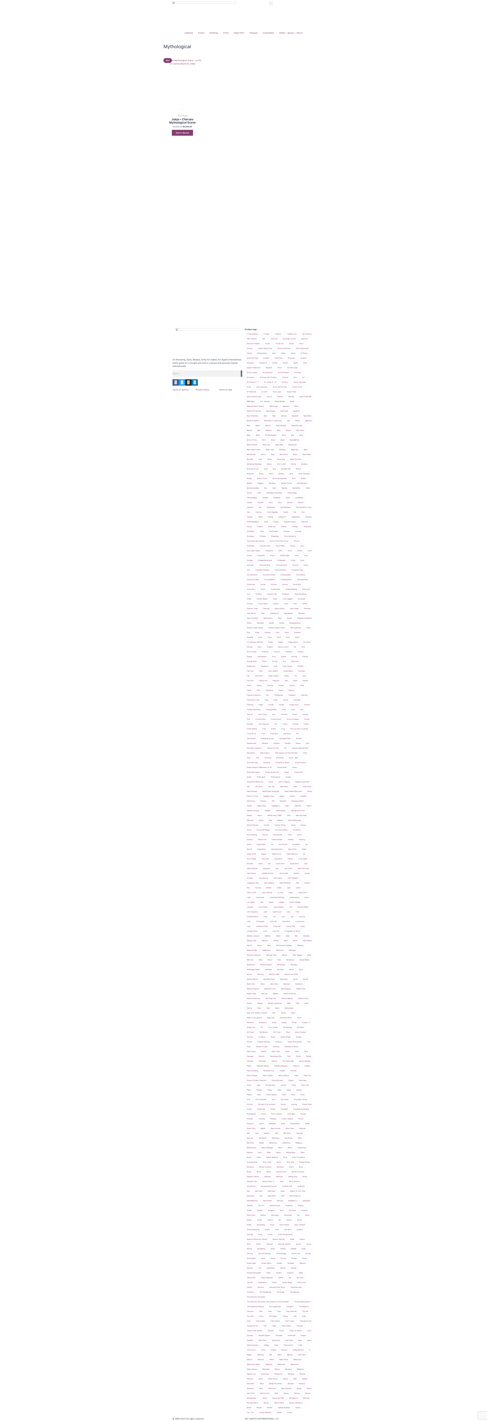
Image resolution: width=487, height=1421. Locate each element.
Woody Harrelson (295, 1403)
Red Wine (250, 1143)
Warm (279, 1355)
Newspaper (289, 1008)
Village (266, 1345)
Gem (307, 743)
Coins (297, 555)
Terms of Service (180, 389)
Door (278, 632)
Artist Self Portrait (280, 387)
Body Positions (296, 459)
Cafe (259, 493)
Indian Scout (276, 854)
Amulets (266, 358)
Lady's (298, 888)
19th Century (252, 339)
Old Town (277, 1032)
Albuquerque (262, 353)
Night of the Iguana (254, 1018)
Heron (259, 815)
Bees (279, 430)
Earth (260, 647)
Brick (291, 474)
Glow (305, 753)
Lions (283, 917)
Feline (295, 681)
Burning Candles (253, 488)
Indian (304, 849)
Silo (298, 1215)
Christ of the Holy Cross (279, 541)
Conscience (300, 575)
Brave (271, 474)
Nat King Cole (271, 998)
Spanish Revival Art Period (257, 1239)
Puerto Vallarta (287, 1119)
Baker (292, 401)
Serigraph (306, 1201)
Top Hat (305, 1311)
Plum (259, 1095)
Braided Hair (286, 469)
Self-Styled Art (295, 1196)
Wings (299, 1388)
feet (286, 681)
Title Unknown (291, 1311)
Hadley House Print (302, 782)
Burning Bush (302, 483)
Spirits (258, 1244)
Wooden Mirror (252, 1403)
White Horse (272, 1379)
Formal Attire (261, 719)
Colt (248, 570)
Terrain (249, 1287)
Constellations (269, 580)
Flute (293, 709)
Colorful (295, 565)
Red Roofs (263, 1138)
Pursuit (300, 1119)
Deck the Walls (252, 618)
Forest (294, 714)
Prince (263, 1114)
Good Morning (252, 763)
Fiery (258, 690)
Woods (266, 1403)
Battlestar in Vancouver (273, 421)
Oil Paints (300, 1027)
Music (262, 984)
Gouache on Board (282, 763)
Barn (274, 416)
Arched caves (292, 368)
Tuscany (250, 1335)
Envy (274, 656)
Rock (285, 1157)
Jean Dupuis (251, 873)
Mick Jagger (297, 955)
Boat (260, 459)
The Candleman (265, 1292)
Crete (275, 599)
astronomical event (254, 397)
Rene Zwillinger (267, 1148)
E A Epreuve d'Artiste (255, 642)
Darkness (307, 608)
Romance (250, 1167)
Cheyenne (307, 527)
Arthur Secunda (300, 382)
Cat (294, 512)
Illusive (249, 849)
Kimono (307, 883)
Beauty (249, 430)
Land (248, 897)
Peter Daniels (268, 1075)
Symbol (279, 1273)
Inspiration (278, 859)
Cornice (274, 584)
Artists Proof (297, 387)
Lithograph (260, 921)
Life (290, 907)
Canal (288, 498)
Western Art (251, 1374)
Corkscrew (251, 584)
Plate (279, 1090)
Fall (248, 676)
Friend (273, 729)
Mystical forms (270, 989)
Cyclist (304, 604)
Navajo (260, 1003)
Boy (274, 469)
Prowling (261, 1119)
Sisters (259, 1220)
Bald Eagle (273, 406)
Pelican (307, 1066)
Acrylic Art (280, 344)
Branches (250, 474)
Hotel (290, 835)
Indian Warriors (292, 854)
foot (274, 714)
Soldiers (300, 1230)
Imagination (261, 849)
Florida (271, 705)
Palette (263, 1051)
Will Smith (250, 1384)
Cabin (308, 488)
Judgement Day (253, 883)
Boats (269, 459)
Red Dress (287, 1133)
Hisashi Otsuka (252, 825)
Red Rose (275, 1138)
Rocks (279, 1162)
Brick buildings (304, 474)
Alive (274, 353)
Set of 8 (261, 1205)
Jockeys (250, 878)
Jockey (307, 873)
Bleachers (295, 450)
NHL (274, 1013)
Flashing (250, 705)
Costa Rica (297, 584)
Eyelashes (264, 666)
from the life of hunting (299, 729)
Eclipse (270, 647)
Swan (269, 1273)
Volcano (284, 1350)
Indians (263, 854)
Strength (291, 1263)
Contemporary (302, 580)
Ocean (294, 1022)
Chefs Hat (272, 527)
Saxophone (251, 1186)
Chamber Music (290, 522)
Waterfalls (281, 1364)
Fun (297, 734)
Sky (279, 1220)
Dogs (257, 632)
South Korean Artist (285, 1234)
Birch (284, 435)
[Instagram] (188, 382)
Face (261, 671)
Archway (297, 372)
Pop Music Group (300, 1099)
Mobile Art (251, 965)
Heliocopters (281, 811)
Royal (259, 1172)
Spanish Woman (278, 1239)
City (302, 546)
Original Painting (263, 1042)
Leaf (261, 902)
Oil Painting (287, 1027)
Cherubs (295, 527)
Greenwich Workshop (255, 782)
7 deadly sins (292, 334)
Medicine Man (252, 950)
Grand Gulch (282, 767)
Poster (283, 1104)
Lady (289, 888)
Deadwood (274, 613)
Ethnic (264, 661)
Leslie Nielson (278, 907)
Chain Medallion (253, 522)
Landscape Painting (276, 897)
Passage (250, 1056)
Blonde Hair (251, 454)
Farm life (250, 681)
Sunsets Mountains (254, 1273)
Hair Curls (259, 786)
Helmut (249, 815)
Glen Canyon (265, 753)
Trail (295, 1316)
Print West (291, 1114)
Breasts (281, 474)
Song (260, 1234)
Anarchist (291, 358)
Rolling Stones (304, 1162)
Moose (249, 974)
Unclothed (291, 1335)
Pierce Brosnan (277, 1080)
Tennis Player (287, 1282)
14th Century (307, 334)
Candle (249, 502)
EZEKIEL (301, 666)
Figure (280, 690)
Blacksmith (293, 445)
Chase (249, 527)
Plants (269, 1090)
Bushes (284, 488)
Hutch (249, 844)
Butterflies (296, 488)
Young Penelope (265, 1412)
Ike (307, 844)
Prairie (249, 1109)
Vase (300, 1340)
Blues (295, 454)
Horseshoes (277, 835)
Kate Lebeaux (269, 883)
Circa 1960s (280, 546)
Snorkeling (261, 1225)
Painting (276, 1047)
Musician (286, 984)
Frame (284, 724)
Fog (301, 709)
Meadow (300, 945)
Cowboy (259, 594)
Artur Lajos (277, 392)
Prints (226, 33)
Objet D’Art (239, 33)
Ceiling (270, 517)
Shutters (304, 1210)
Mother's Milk (274, 974)
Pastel (298, 1056)
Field (302, 685)
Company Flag (297, 570)
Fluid (284, 709)
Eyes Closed (287, 666)
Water (271, 1360)
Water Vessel (252, 1369)
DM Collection (295, 628)
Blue (272, 454)
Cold (306, 555)
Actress (250, 348)
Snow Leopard (299, 1225)
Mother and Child (291, 974)
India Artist (292, 849)
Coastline (261, 555)
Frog (283, 729)
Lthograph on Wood (292, 931)
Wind (262, 1384)
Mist (279, 960)
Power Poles (307, 1104)
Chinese (263, 536)
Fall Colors (259, 676)
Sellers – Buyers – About (290, 33)
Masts (259, 945)
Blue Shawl (306, 454)
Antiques (253, 33)
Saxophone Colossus (269, 1186)
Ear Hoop (306, 642)
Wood (265, 1398)
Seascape (250, 1196)
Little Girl (273, 921)
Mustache (299, 984)
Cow (248, 594)
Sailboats (279, 1177)
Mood (291, 969)
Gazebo (277, 743)
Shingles (271, 1210)
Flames (285, 700)
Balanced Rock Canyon (255, 406)
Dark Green (294, 608)
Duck (279, 637)
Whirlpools (278, 1374)
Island (260, 864)
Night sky (271, 1018)
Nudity (284, 1022)
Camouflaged (252, 498)
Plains (249, 1090)
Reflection (273, 1143)
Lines (265, 917)
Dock (308, 628)
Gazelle (287, 743)
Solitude (250, 1234)
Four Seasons (264, 724)
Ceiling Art (282, 517)
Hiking (261, 820)
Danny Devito (280, 608)
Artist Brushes (261, 387)
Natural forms (303, 998)
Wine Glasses (286, 1388)
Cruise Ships (263, 604)
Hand (295, 786)
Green (249, 777)
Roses (249, 1172)
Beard (258, 425)
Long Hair (277, 926)
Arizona (285, 377)
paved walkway (305, 1061)
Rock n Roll (267, 1162)
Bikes (258, 435)
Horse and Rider (281, 830)
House (299, 835)
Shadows (289, 1205)
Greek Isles (298, 772)
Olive (288, 1032)
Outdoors (278, 1042)
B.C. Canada (265, 401)
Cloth (310, 551)
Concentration (252, 575)
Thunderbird (303, 1307)
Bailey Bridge (280, 401)
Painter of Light (262, 1047)
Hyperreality (261, 844)
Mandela (306, 936)
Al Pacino (304, 353)
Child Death (273, 531)
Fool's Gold (262, 714)
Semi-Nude (267, 1201)
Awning (291, 397)
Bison (273, 440)
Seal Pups (271, 1191)
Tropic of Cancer (295, 1331)
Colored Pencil (281, 565)
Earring (249, 647)
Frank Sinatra (252, 729)
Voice (263, 1350)
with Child (251, 1393)
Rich (260, 1152)
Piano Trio (307, 1075)
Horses (265, 835)
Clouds (249, 555)
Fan (295, 676)
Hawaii (249, 806)
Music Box (274, 984)
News (277, 1008)
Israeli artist (294, 864)
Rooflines (280, 1167)
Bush (274, 488)
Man (296, 936)
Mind (260, 960)
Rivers (249, 1157)
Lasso (306, 897)
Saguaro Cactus (253, 1177)
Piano (296, 1075)
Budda (303, 478)
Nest (259, 1008)
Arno (295, 377)
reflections (286, 1143)
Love (265, 931)
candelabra (299, 498)
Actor (301, 344)
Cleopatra (269, 551)
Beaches (308, 421)
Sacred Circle (281, 1172)
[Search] (241, 373)
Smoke (299, 1220)
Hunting (302, 839)
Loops (302, 926)
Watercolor (297, 1360)
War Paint (302, 1355)
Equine (283, 656)
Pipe (258, 1085)
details (271, 623)
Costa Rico (251, 589)
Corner (263, 584)
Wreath (270, 1408)
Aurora (269, 397)
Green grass (275, 777)
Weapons (300, 1369)
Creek (249, 599)
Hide (288, 815)
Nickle (283, 1013)
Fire (267, 695)
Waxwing (288, 1369)
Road (259, 1157)
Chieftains (251, 531)
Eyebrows (295, 661)
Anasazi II (250, 363)
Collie (293, 560)
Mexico (284, 955)
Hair (248, 786)
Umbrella (278, 1335)
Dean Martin (288, 613)
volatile (273, 1350)
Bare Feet (284, 411)
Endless (301, 652)
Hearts (309, 806)
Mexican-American (254, 955)
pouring (294, 1104)
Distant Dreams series (276, 628)
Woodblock (293, 1398)
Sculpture (301, 1186)
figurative (269, 690)
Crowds (250, 604)
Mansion (265, 941)
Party (306, 1051)
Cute (295, 604)
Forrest (307, 719)
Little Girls (286, 921)
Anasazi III (263, 363)
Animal (274, 363)
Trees (274, 1326)
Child (262, 531)
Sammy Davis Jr (268, 1181)
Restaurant (302, 1148)
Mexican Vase (271, 955)
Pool (248, 1099)
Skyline (289, 1220)
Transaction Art (305, 1321)
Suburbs (302, 1263)
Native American (289, 994)
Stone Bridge (281, 1254)
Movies (305, 979)
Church (296, 541)
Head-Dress (261, 806)
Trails (304, 1316)
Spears (302, 1239)
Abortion (274, 339)
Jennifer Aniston (267, 873)
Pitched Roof (271, 1085)
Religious (298, 1143)
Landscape (260, 897)
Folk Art (250, 714)
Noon (299, 1018)
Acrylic (267, 344)
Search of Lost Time (297, 1191)
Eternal (305, 656)
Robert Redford (272, 1157)
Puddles (273, 1119)
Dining (281, 623)
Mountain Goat (269, 979)
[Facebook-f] (175, 382)
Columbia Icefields (262, 570)
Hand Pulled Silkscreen (293, 791)
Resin (280, 1148)
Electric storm (283, 647)
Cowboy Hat (272, 594)
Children (286, 531)
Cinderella (250, 546)
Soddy (267, 1230)
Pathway (250, 1061)
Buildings (272, 483)
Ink (304, 854)
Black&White (294, 440)
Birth (264, 440)
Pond (303, 1095)
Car (260, 507)
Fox (275, 724)
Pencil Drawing (252, 1071)
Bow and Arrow (253, 469)
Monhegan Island (253, 969)
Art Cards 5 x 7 (253, 382)
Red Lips (250, 1138)
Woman (297, 1393)
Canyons (250, 507)
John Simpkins (293, 878)
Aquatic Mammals (253, 368)
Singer (249, 1220)
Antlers (285, 363)
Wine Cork (272, 1388)
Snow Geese (284, 1225)
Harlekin (303, 796)
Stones (308, 1254)
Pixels (294, 1085)
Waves (277, 1369)
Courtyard (306, 589)
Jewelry (296, 873)
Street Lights (266, 1263)
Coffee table (284, 555)
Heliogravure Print (298, 811)
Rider (269, 1152)
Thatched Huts (296, 1287)
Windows (250, 1388)
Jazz (277, 868)
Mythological (286, 989)
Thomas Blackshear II (302, 1302)
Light (265, 912)
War (270, 1355)
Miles (309, 955)
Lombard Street (262, 926)
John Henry (277, 878)
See (260, 1196)
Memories (279, 950)
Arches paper (252, 372)
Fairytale (301, 671)
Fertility (281, 685)
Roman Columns (265, 1167)
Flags (275, 700)
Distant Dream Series (255, 628)
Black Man (279, 445)
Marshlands (307, 941)
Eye (284, 661)
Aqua (305, 363)
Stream (294, 1258)
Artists (201, 33)
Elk (295, 647)
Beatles (268, 425)
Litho (249, 921)
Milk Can (250, 960)
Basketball (307, 416)
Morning (260, 974)
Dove (287, 632)
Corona (285, 584)
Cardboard (271, 507)
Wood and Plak (278, 1398)
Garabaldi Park (285, 738)
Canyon (300, 502)
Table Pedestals (267, 1278)
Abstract (304, 339)
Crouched (301, 599)
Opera (273, 1037)
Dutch (297, 637)
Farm (304, 676)
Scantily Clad (287, 1186)
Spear (292, 1239)
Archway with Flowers (268, 377)
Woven (259, 1408)
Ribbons (250, 1152)
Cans (280, 502)
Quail (283, 1124)
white (260, 1379)
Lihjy (288, 912)
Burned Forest (286, 483)
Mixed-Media (304, 960)
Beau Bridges (281, 425)
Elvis (303, 647)
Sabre (268, 1172)
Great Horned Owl (272, 772)
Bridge (249, 478)
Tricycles (299, 1326)
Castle (285, 512)
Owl (308, 1042)
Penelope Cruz (268, 1071)
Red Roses (289, 1138)
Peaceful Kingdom (281, 1066)
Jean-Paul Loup (303, 868)
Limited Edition (252, 917)
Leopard (250, 907)
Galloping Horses (267, 738)
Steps (304, 1249)
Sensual (280, 1201)
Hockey (266, 825)
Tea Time (299, 1278)
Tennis (274, 1282)
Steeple (293, 1249)
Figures (291, 690)
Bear (248, 425)
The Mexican (294, 1292)
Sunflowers (270, 1268)
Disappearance (295, 623)
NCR (297, 1003)
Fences (259, 685)
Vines (276, 1345)
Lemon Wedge (295, 902)
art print (264, 392)
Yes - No (250, 1412)
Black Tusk (270, 450)
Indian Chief (251, 854)
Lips (292, 917)
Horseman (297, 830)
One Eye (250, 1037)
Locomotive (299, 921)
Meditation (267, 950)
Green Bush (261, 777)
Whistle (302, 1374)
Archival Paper (283, 372)
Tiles (261, 1311)
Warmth (290, 1355)
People (282, 1071)
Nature (249, 1003)
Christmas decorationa (255, 541)
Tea (290, 1278)
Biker (249, 435)
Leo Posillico (263, 907)
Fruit (263, 734)
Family (286, 676)
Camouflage (292, 493)
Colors (306, 565)
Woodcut (306, 1398)
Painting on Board (291, 1047)
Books (269, 464)
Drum (270, 637)
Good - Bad (293, 758)
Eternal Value (252, 661)
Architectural (267, 372)
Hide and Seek (301, 815)
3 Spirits (278, 334)
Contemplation (286, 580)
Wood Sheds (279, 1403)
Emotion (277, 652)
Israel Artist (280, 864)
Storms (283, 1258)
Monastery (281, 965)
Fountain (250, 724)
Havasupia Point (297, 801)
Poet (284, 1095)
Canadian (276, 498)
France (306, 724)
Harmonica (251, 801)
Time (270, 1311)
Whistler (250, 1379)
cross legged (288, 599)
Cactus (249, 493)
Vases (309, 1340)
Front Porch (251, 734)
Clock (290, 551)
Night (293, 1013)
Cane (271, 502)
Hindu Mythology (294, 820)
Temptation (262, 1282)
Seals (283, 1191)
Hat (273, 801)
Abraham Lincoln (289, 339)
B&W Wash (251, 401)
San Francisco (294, 1181)
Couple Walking (291, 589)
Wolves (286, 1393)
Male (287, 936)
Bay (288, 421)
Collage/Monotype (265, 560)
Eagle (270, 642)
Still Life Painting (264, 1254)
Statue (282, 1249)
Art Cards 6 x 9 (270, 382)
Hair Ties (271, 786)
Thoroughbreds (275, 1307)
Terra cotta (301, 1282)
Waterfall (268, 1364)
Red (276, 1133)
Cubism (276, 604)
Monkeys (268, 969)
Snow (272, 1225)
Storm (273, 1258)
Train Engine (260, 1321)
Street (304, 1258)
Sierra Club (251, 1215)
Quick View (182, 103)
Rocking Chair (252, 1162)
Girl (285, 748)
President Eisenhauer (301, 1109)
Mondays (294, 965)
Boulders (304, 464)
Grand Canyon (300, 763)
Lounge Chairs (252, 931)
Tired (279, 1311)
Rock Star (290, 1162)
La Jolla (280, 892)
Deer (280, 618)
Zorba (289, 1412)
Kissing (258, 888)
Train (248, 1321)
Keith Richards (285, 883)
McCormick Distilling (284, 945)
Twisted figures (264, 1335)
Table (301, 1273)
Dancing (266, 608)
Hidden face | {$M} (274, 815)
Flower (281, 705)
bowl (266, 469)
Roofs (291, 1167)
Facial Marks (288, 671)
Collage (250, 560)
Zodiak (279, 1412)
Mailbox (268, 936)
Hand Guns (307, 786)
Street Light (251, 1263)
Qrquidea (272, 1124)
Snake (249, 1225)
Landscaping (294, 897)
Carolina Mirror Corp (304, 507)
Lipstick (302, 917)
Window (302, 1384)
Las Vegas (251, 902)
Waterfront (294, 1364)
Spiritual (269, 1244)
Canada (265, 498)
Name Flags (251, 994)
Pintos (249, 1085)
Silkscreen (288, 1215)
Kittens (268, 888)
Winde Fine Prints (275, 1384)
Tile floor (250, 1311)
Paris (297, 1051)
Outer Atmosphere (295, 1042)
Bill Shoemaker (271, 435)
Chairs (276, 522)
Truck (309, 1331)
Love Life (275, 931)
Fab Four (250, 671)
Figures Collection (254, 695)
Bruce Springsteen (280, 478)
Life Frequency (252, 912)
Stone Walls (251, 1258)
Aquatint (269, 368)
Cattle (260, 517)
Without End (264, 1393)
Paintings (213, 33)
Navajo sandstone (275, 1003)
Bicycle (288, 430)
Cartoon (259, 512)
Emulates (288, 652)
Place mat (305, 1085)
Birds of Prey (252, 440)
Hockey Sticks (280, 825)
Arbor (279, 368)
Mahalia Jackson (253, 936)
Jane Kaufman (252, 868)
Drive (260, 637)
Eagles (280, 642)
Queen (307, 1124)
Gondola (268, 758)
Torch (261, 1316)
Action (291, 344)
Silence (263, 1215)
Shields (260, 1210)
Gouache (266, 763)
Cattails (250, 517)
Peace (249, 1066)
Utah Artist (262, 1340)
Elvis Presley (251, 652)
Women (308, 1393)
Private (303, 1114)
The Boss (250, 1292)
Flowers (307, 705)
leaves (271, 902)
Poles (293, 1095)
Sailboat (267, 1177)
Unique (303, 1335)
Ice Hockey (283, 844)
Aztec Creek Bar (305, 397)
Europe (275, 661)
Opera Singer (286, 1037)
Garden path (251, 743)
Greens (288, 777)
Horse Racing (252, 835)
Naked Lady (300, 989)
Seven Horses (275, 1205)
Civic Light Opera (253, 551)
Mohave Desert (266, 965)
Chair (266, 522)
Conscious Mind (253, 580)
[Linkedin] (195, 382)
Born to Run (281, 464)
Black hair (266, 445)
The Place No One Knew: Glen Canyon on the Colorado (268, 1302)
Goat (249, 758)
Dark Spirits (251, 613)
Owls (249, 1047)
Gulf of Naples (284, 782)
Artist (249, 387)
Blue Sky (250, 459)
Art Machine (251, 392)
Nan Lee (264, 994)
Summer (250, 1268)
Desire (249, 623)
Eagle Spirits (293, 642)
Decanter (301, 613)
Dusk (288, 637)
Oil (261, 1027)
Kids (297, 883)
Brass (261, 474)
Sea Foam (258, 1191)
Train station (275, 1321)
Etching (294, 656)
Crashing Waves (300, 594)
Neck (306, 1003)
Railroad (302, 1128)
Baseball (295, 416)
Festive (292, 685)
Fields (249, 690)
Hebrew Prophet (253, 811)
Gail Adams (251, 738)
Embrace (265, 652)
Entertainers (262, 656)
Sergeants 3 (292, 1201)
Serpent (250, 1205)
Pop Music (285, 1099)
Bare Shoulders (252, 416)
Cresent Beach (262, 599)
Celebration (295, 517)
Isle (269, 864)
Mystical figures (253, 989)
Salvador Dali (252, 1181)
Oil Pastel (250, 1032)
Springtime (261, 1249)
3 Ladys (266, 334)
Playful (249, 1095)
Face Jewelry (273, 671)
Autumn (280, 397)
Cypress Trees (252, 608)
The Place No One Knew (256, 1297)
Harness (263, 801)
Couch (262, 589)
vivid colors (251, 1350)
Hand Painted (252, 791)
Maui (269, 945)
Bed (258, 430)
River (303, 1152)
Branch (298, 469)
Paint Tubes (251, 1051)
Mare (286, 941)
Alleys (283, 353)
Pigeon (291, 1080)
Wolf (276, 1393)
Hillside (280, 820)
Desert (289, 618)
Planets (259, 1090)
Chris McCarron (290, 536)
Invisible (250, 864)
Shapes (300, 1205)
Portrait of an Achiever (266, 1104)
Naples (275, 994)
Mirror (270, 960)
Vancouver (276, 1340)
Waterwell (265, 1369)
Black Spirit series (253, 450)
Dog (248, 632)
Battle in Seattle (253, 421)
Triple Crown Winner (254, 1331)
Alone (293, 353)
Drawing (250, 637)
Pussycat (250, 1124)
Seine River (272, 1196)
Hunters (291, 839)
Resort (290, 1148)
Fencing (270, 685)
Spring (249, 1249)
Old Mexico (263, 1032)
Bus (265, 488)
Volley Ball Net (298, 1350)
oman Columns (300, 1032)
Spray (309, 1244)
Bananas (286, 406)
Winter (309, 1388)
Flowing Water (271, 709)
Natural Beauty (287, 998)
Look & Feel (290, 926)
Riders (278, 1152)
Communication (280, 570)
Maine (278, 936)
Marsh (295, 941)
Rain (248, 1133)
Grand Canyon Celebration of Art (259, 767)
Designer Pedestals (304, 618)
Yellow (297, 1408)
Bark (265, 416)
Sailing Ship (292, 1177)
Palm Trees (276, 1051)
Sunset (282, 1268)
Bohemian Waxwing (254, 464)
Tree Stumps (286, 1326)
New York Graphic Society (257, 1013)
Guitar (271, 782)
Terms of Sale (225, 389)
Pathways (262, 1061)
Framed (295, 724)
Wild (295, 1379)
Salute (304, 1177)
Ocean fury (251, 1027)
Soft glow (287, 1230)
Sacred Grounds (297, 1172)
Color (302, 560)
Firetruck (304, 695)
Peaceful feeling (263, 1066)
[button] (271, 3)
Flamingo (297, 700)
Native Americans (253, 998)
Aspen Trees (291, 392)
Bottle (293, 464)
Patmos (274, 1061)
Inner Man (265, 859)
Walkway (260, 1355)
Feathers (276, 681)
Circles (292, 546)
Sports (298, 1244)
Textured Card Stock (277, 1287)
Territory (260, 1287)
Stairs (273, 1249)
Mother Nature (252, 979)
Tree (265, 1326)
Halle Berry (284, 786)
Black (283, 440)
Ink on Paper (251, 859)
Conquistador (286, 575)
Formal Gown (276, 719)
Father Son (263, 681)
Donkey (267, 632)
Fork (248, 719)
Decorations (268, 618)
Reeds (261, 1143)
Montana (280, 969)
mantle (276, 941)
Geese (298, 743)
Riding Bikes (290, 1152)
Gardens (265, 743)
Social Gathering (253, 1230)
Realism (267, 1133)
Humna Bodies (277, 839)
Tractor (285, 1316)
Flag (266, 700)
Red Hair (300, 1133)
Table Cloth (251, 1278)
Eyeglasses (251, 666)
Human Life (262, 839)
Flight (261, 705)
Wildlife (304, 1379)
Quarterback (295, 1124)
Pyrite (261, 1124)
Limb (297, 912)
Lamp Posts (302, 892)
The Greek (280, 1292)
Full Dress (287, 734)
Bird (292, 435)
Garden (299, 738)
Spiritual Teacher (284, 1244)
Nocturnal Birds (286, 1018)
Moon (301, 969)
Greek (286, 772)
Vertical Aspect (252, 1345)
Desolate (260, 623)
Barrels (284, 416)
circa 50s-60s (265, 546)
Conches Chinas (269, 575)
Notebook (263, 1022)
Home (293, 825)
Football (284, 714)
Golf (257, 758)
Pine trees (303, 1080)
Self (282, 1196)
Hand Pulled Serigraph (270, 791)
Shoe (282, 1210)
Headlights (276, 806)
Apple (295, 363)
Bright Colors (262, 478)
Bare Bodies (270, 411)
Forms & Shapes (292, 719)
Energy (249, 656)
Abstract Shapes (253, 344)
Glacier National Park (300, 748)
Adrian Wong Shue (265, 348)
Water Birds (283, 1360)
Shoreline (292, 1210)
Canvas (289, 502)
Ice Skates (296, 844)
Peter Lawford (283, 1075)
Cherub (284, 527)
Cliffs (280, 551)
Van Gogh (289, 1340)
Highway (250, 820)
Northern (250, 1022)
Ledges (281, 902)
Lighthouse (277, 912)
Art (303, 377)
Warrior (249, 1360)
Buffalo (249, 483)
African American (284, 348)
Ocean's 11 (306, 1022)
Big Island (300, 430)
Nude (274, 1022)
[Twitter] (182, 382)
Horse (249, 830)
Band (296, 406)
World (249, 1408)
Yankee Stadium (284, 1408)
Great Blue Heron (253, 772)
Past (289, 1056)
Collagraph (281, 560)
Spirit (249, 1244)
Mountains (284, 979)
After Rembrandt (302, 348)
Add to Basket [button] (182, 132)
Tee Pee (250, 1282)
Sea (248, 1191)
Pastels (308, 1056)
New (268, 1008)
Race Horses (275, 1128)
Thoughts (290, 1307)
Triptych (270, 1331)
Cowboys (285, 594)
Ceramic (309, 517)
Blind (305, 450)
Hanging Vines (268, 796)
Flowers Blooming (253, 709)
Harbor (292, 796)
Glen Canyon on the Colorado (286, 753)
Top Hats (250, 1316)
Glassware (251, 753)
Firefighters (278, 695)
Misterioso (290, 960)
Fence (249, 685)
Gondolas (280, 758)
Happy (282, 796)
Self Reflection (252, 1201)
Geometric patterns (254, 748)
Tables (280, 1278)
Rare (257, 1133)
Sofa (277, 1230)
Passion (262, 1056)
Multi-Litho (251, 984)
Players (299, 1090)
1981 (264, 339)
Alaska (249, 353)
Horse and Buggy (263, 830)
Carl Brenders (285, 507)
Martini (249, 945)
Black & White (252, 445)
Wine (261, 1388)
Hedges (268, 811)
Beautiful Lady (296, 425)
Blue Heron (284, 454)
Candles (260, 502)
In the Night (302, 859)
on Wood (261, 1037)
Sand (282, 1181)
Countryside (275, 589)
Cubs (286, 604)
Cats (303, 512)
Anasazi (304, 358)
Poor (273, 1099)
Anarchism (279, 358)
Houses (250, 839)
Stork (263, 1258)
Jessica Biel (283, 873)
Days (263, 613)
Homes (303, 825)
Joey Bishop (263, 878)
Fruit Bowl (274, 734)
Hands (309, 791)
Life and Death (302, 907)
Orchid (249, 1042)
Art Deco (284, 382)
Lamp (291, 892)
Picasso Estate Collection (256, 1080)
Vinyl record (288, 1345)
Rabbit (262, 1128)
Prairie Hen (261, 1109)
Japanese (266, 868)
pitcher (283, 1085)
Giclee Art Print (273, 748)
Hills (270, 820)
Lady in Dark (251, 892)
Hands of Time (252, 796)
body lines (281, 459)
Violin (300, 1345)
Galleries (189, 33)
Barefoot (296, 411)
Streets (279, 1263)
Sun (259, 1268)
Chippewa (275, 536)
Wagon (249, 1355)
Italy (305, 864)
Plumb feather (271, 1095)
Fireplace (292, 695)
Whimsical (265, 1374)
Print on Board (276, 1114)
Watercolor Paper (253, 1364)
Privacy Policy (202, 389)
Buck (294, 478)
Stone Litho (295, 1254)
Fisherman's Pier (253, 700)
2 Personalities (252, 334)
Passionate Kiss (276, 1056)
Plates (288, 1090)
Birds (301, 435)
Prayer (273, 1109)
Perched (293, 1071)
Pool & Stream (261, 1099)
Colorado (250, 565)
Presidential (251, 1114)
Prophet (250, 1119)
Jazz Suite (288, 868)
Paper (287, 1051)
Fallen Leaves (273, 676)
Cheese (260, 527)
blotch (263, 454)
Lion (274, 917)
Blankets (282, 450)
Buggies (261, 483)
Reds (300, 1138)
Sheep (249, 1210)
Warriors (261, 1360)
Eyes (275, 666)
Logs (249, 926)
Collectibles (268, 33)
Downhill (297, 632)
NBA (289, 1003)
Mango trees (251, 941)
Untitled (250, 1340)
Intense (290, 859)
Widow (285, 1379)
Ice (272, 844)
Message (292, 950)
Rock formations (298, 1157)
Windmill (291, 1384)
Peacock (296, 1066)
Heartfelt (297, 806)
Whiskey (291, 1374)
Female (305, 681)
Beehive (269, 430)
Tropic (281, 1331)
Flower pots (294, 705)
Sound (270, 1234)
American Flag (252, 358)
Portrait (250, 1104)
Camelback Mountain (274, 493)
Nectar (249, 1008)
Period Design (252, 1075)
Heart (287, 806)
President (284, 1109)
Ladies (279, 888)
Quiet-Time (251, 1128)
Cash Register (272, 512)
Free (264, 729)
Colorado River (265, 565)
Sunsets (294, 1268)
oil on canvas (273, 1027)
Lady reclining (267, 892)
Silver (307, 1215)
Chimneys (250, 536)
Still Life (250, 1254)
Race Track (290, 1128)
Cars (248, 512)
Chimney (298, 531)
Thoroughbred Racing (255, 1307)
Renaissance (251, 1148)
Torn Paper (273, 1316)
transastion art (252, 1326)
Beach (297, 421)
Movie (295, 979)
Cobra (272, 555)
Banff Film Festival (254, 411)
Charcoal (304, 522)
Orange (298, 1037)
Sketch (270, 1220)
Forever (305, 714)
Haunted (283, 801)
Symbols (290, 1273)
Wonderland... (252, 1398)
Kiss (248, 888)
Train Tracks (289, 1321)
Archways (250, 377)
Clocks (299, 551)
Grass (294, 767)
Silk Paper (275, 1215)
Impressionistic (277, 849)
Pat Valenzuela (288, 1061)
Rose (301, 1167)
